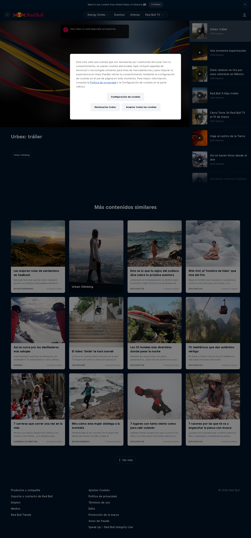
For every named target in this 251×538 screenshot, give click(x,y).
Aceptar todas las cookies (141, 107)
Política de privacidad (103, 82)
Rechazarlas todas (105, 107)
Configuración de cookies (125, 97)
